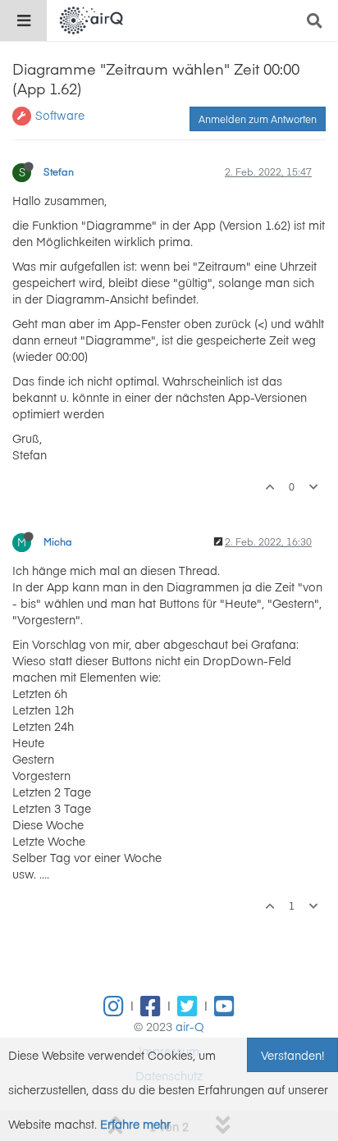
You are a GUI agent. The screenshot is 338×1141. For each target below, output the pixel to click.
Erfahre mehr (135, 1124)
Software (59, 115)
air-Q (190, 1026)
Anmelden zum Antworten (258, 119)
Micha (57, 541)
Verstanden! (292, 1055)
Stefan (58, 171)
